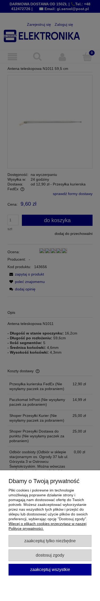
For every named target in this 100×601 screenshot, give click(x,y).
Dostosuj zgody (50, 555)
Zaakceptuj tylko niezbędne (50, 540)
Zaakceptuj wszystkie (50, 569)
